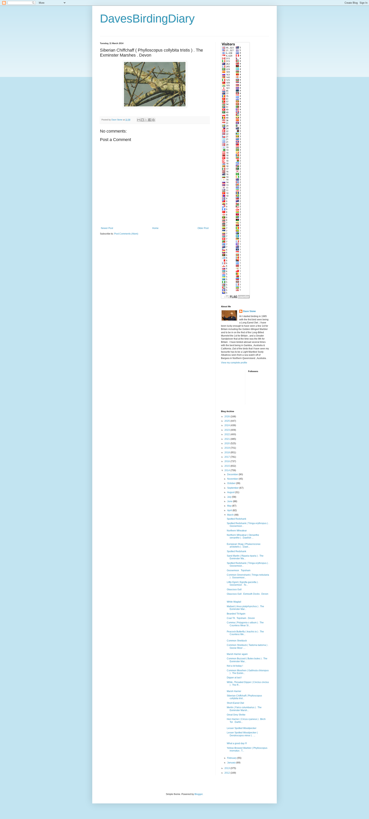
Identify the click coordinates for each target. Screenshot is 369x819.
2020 (227, 443)
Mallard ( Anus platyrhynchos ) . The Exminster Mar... (245, 607)
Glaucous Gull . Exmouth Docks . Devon (247, 594)
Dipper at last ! (234, 677)
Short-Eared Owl (235, 703)
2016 (227, 461)
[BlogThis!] (142, 120)
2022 (227, 434)
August (231, 492)
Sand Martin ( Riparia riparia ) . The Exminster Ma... (245, 557)
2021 (227, 439)
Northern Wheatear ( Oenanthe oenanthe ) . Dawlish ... (243, 536)
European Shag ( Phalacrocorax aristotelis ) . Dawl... (243, 545)
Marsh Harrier (234, 691)
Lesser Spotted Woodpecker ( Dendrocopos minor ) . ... (242, 734)
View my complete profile (234, 362)
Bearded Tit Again (236, 613)
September (233, 488)
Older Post (203, 228)
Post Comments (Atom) (126, 233)
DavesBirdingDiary (147, 18)
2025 (227, 421)
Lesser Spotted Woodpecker (241, 728)
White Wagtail (234, 601)
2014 (227, 470)
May (229, 505)
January (231, 762)
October (231, 483)
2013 (227, 768)
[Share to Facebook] (150, 120)
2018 (227, 452)
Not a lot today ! (235, 666)
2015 (227, 466)
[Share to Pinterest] (153, 120)
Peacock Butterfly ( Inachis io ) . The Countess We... (245, 633)
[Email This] (139, 120)
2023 (227, 430)
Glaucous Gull (234, 589)
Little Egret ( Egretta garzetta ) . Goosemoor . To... (243, 583)
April (230, 510)
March (230, 514)
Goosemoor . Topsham (238, 570)
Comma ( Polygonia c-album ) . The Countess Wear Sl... (245, 624)
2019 (227, 448)
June (230, 501)
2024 (227, 425)
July (229, 497)
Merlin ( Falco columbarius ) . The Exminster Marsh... (244, 708)
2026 (227, 416)
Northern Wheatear (237, 530)
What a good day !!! (237, 743)
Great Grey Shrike (236, 714)
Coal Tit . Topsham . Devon (241, 618)
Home (155, 228)
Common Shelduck (237, 640)
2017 (227, 457)
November (233, 479)
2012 (227, 772)
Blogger (198, 794)
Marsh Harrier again (237, 654)
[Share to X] (146, 120)
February (232, 758)
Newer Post (107, 228)
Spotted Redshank (236, 519)
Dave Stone (249, 311)
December (233, 474)
